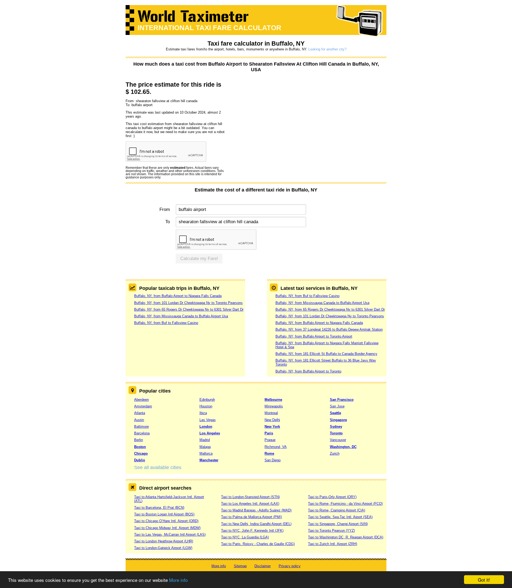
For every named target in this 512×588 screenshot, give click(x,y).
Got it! (484, 579)
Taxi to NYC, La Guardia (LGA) (245, 537)
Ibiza (203, 413)
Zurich (334, 453)
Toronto (336, 433)
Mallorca (206, 453)
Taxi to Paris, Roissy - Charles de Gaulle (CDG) (258, 544)
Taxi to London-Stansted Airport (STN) (250, 497)
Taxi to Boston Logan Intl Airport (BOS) (164, 514)
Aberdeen (141, 400)
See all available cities (157, 467)
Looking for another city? (327, 49)
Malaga (205, 447)
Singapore (338, 420)
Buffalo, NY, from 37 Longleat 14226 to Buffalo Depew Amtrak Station (329, 329)
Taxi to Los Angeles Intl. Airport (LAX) (250, 504)
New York (272, 427)
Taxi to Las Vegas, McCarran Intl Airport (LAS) (170, 535)
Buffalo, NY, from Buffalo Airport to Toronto (308, 371)
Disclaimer (262, 566)
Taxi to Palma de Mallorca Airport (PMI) (251, 517)
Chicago (141, 453)
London (205, 427)
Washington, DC (343, 447)
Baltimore (141, 427)
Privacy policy (290, 566)
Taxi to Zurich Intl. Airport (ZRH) (332, 544)
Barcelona (142, 433)
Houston (205, 406)
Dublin (139, 460)
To (167, 221)
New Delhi (272, 420)
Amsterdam (143, 406)
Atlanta (139, 413)
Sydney (336, 427)
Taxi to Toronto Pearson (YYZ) (331, 531)
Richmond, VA (276, 447)
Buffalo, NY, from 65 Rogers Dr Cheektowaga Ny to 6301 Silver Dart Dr (188, 309)
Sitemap (240, 566)
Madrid (204, 440)
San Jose (337, 406)
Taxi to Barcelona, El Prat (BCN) (159, 508)
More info (178, 580)
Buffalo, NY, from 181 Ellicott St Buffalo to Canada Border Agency (326, 354)
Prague (270, 440)
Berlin (138, 440)
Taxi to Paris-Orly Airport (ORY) (332, 497)
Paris (269, 433)
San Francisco (342, 400)
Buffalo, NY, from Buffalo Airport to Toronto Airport (313, 336)
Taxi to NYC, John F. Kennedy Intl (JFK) (252, 531)
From (164, 209)
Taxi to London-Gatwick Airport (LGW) (163, 548)
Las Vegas (207, 420)
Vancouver (338, 440)
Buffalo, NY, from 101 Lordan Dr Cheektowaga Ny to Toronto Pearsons (188, 303)
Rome (269, 453)
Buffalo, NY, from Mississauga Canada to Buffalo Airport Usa (181, 316)
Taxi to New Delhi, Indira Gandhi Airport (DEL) (256, 524)
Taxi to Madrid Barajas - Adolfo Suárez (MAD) (256, 510)
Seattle (335, 413)
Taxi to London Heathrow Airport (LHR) (163, 541)
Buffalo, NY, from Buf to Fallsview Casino (166, 323)
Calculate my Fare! (199, 258)
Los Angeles (209, 433)
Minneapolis (274, 406)
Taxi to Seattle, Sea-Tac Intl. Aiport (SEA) (340, 517)
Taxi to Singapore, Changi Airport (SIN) (338, 524)
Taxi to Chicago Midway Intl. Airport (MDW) (167, 528)
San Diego (273, 460)
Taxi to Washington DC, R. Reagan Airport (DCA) (345, 537)
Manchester (208, 460)
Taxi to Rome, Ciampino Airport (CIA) (336, 510)
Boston (140, 447)
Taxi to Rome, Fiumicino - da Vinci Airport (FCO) (345, 504)
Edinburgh (207, 400)
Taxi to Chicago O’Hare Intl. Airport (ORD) (166, 521)
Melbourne (273, 400)
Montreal (271, 413)
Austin (139, 420)
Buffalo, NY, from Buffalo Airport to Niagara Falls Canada (178, 296)
